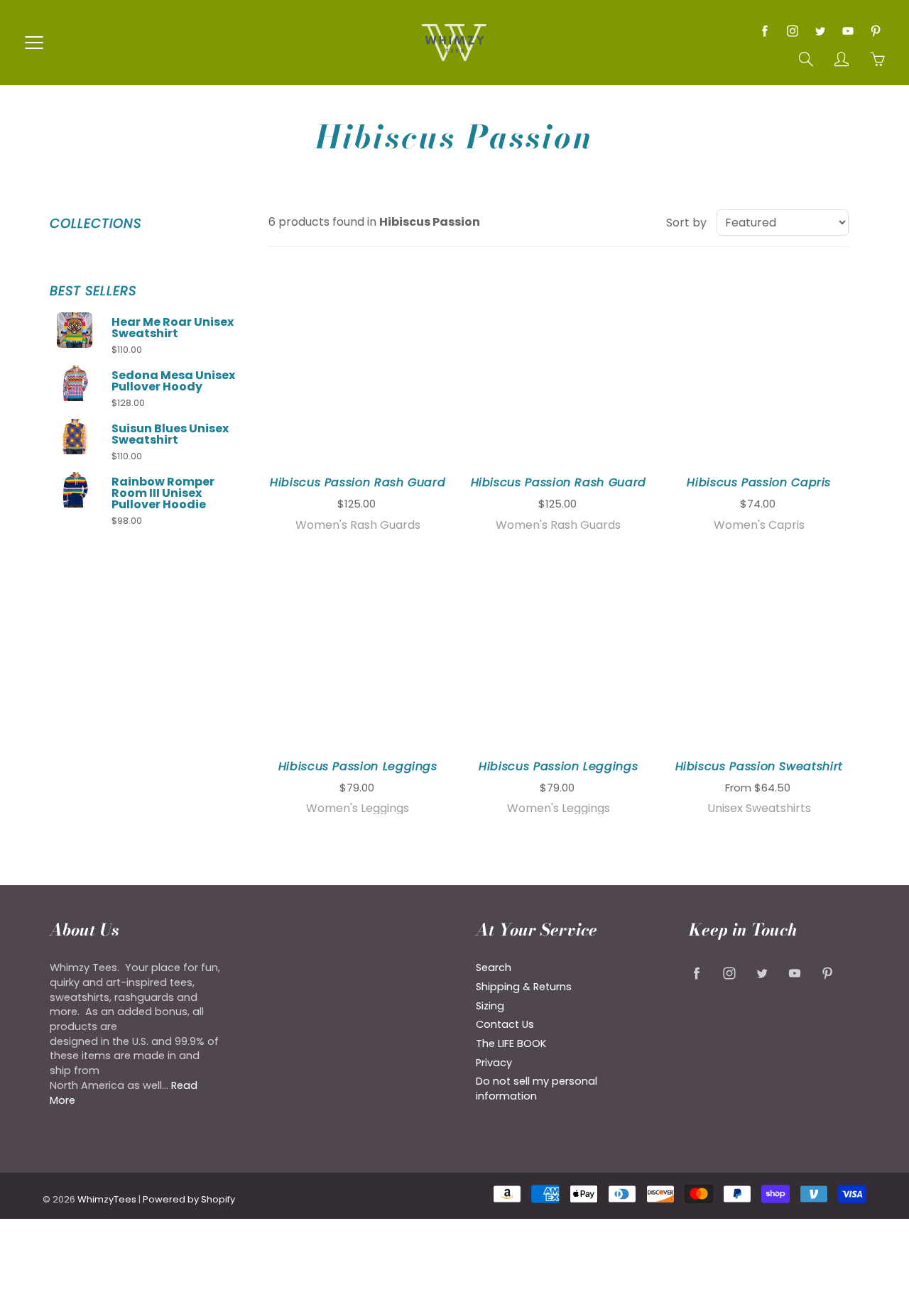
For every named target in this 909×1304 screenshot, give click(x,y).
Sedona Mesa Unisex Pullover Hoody (173, 381)
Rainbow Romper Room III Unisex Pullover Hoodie (162, 493)
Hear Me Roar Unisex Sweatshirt (172, 328)
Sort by (686, 223)
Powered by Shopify (189, 1199)
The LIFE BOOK (511, 1043)
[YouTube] (847, 31)
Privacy (494, 1063)
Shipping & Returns (524, 987)
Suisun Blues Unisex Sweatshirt (170, 434)
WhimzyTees (106, 1199)
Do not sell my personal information (536, 1088)
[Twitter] (820, 31)
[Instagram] (792, 31)
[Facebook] (764, 31)
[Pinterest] (875, 31)
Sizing (490, 1006)
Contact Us (505, 1024)
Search (493, 967)
